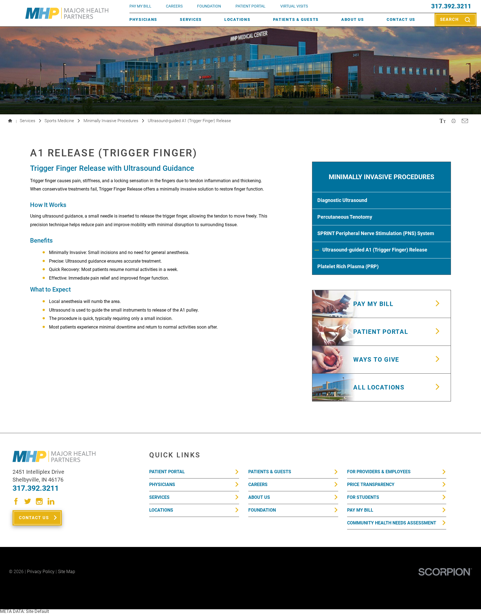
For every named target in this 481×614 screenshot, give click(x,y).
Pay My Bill (360, 510)
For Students (363, 497)
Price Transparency (370, 484)
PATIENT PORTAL (250, 6)
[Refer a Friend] (465, 121)
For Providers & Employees (379, 471)
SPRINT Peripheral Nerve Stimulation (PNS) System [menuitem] (375, 233)
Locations (237, 19)
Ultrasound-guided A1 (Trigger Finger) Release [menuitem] (374, 250)
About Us (352, 19)
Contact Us (401, 19)
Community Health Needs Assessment (391, 523)
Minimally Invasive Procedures (111, 120)
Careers (174, 6)
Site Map (66, 571)
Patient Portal (167, 471)
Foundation (262, 510)
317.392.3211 (451, 6)
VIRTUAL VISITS (294, 6)
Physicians (143, 19)
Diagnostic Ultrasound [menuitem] (342, 200)
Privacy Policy (41, 571)
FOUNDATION (209, 6)
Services (191, 19)
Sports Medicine (59, 120)
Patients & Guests (296, 19)
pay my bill (140, 6)
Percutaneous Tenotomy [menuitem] (344, 217)
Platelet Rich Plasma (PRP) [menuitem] (348, 266)
